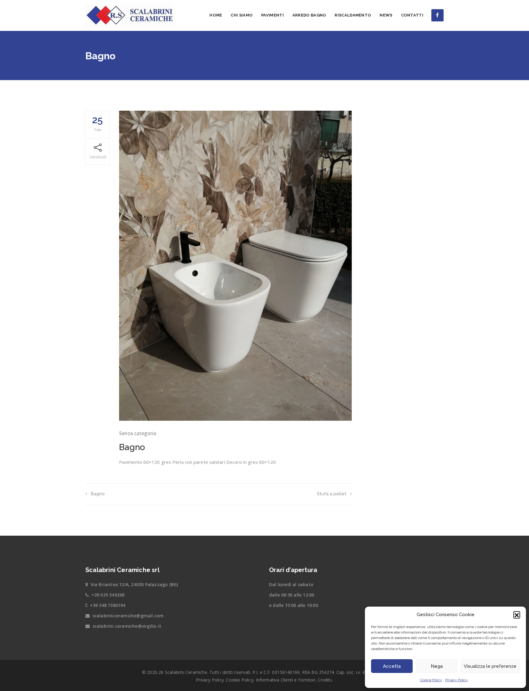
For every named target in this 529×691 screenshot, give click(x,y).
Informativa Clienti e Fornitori (286, 680)
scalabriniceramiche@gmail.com (128, 616)
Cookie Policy (431, 680)
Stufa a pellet (332, 494)
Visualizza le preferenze (490, 666)
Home (215, 15)
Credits (325, 680)
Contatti (412, 15)
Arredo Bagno (309, 15)
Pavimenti (272, 15)
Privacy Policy (456, 680)
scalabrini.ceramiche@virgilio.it (126, 626)
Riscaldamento (353, 15)
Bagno (98, 494)
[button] (517, 615)
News (386, 15)
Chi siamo (242, 15)
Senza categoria (137, 433)
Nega (437, 666)
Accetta (392, 666)
